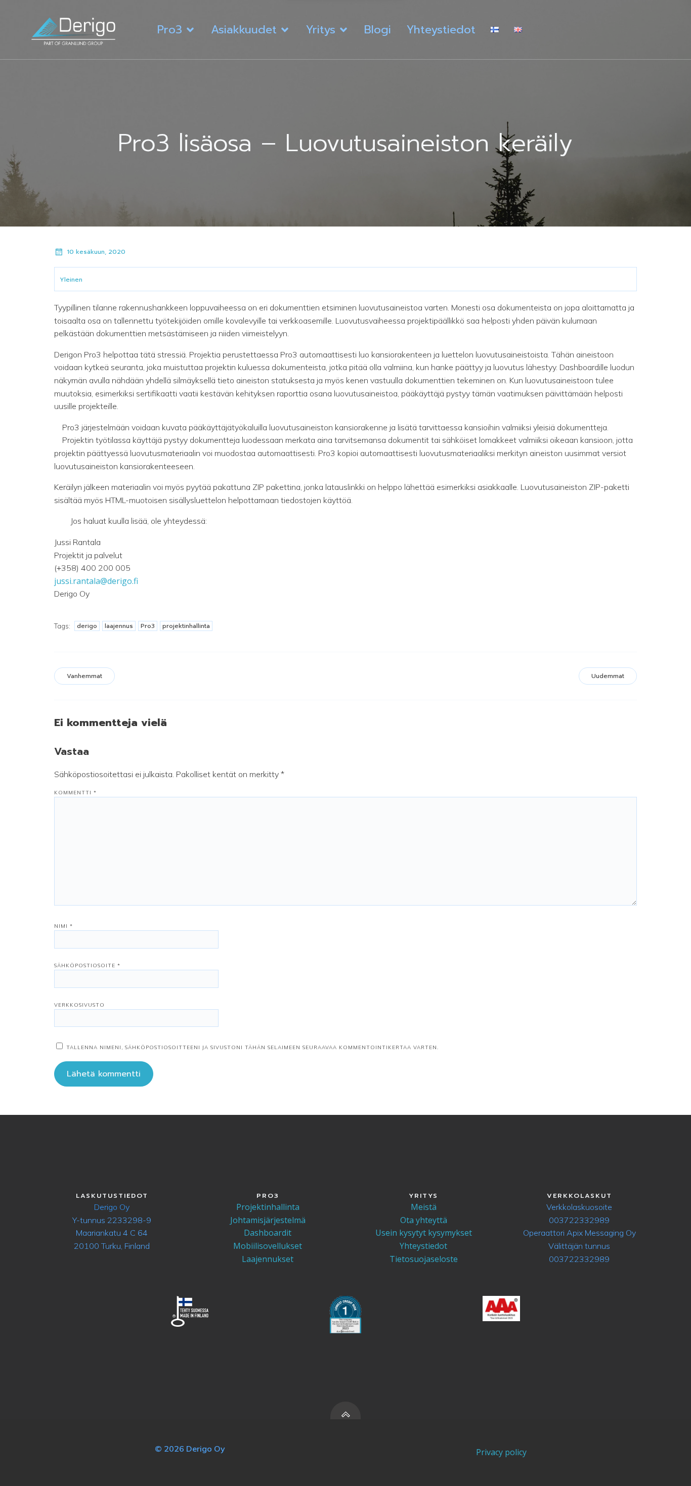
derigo (87, 626)
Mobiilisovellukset (267, 1245)
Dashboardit (267, 1232)
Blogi (377, 29)
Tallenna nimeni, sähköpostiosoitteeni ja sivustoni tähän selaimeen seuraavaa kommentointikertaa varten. (252, 1047)
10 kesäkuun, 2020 (96, 251)
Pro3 (148, 626)
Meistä (424, 1206)
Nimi (63, 926)
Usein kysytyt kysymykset (423, 1232)
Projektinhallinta (267, 1206)
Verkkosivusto (79, 1005)
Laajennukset (267, 1259)
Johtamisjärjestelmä (268, 1220)
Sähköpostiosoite (87, 965)
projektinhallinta (186, 626)
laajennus (119, 626)
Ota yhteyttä (423, 1220)
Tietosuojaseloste (424, 1259)
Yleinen (71, 279)
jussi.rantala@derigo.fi (96, 581)
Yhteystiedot (441, 29)
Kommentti (75, 792)
